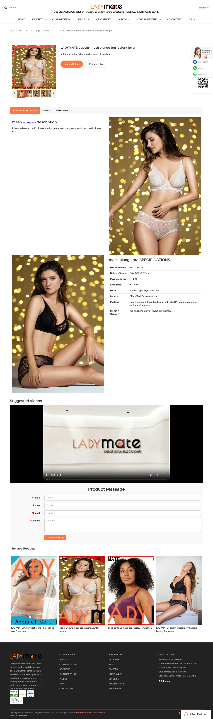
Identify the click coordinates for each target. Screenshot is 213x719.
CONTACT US (174, 19)
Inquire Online (72, 64)
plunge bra (29, 123)
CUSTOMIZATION (61, 19)
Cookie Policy (98, 713)
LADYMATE (16, 31)
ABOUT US (83, 19)
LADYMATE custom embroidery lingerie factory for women (176, 629)
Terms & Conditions (18, 716)
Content (35, 521)
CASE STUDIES (103, 19)
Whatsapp (202, 74)
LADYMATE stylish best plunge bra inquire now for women (32, 629)
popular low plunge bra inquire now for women (79, 629)
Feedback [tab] (62, 110)
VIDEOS (123, 19)
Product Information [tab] (25, 110)
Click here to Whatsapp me (172, 668)
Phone (36, 505)
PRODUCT (37, 19)
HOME (21, 19)
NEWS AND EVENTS (147, 19)
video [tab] (46, 110)
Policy (192, 19)
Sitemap (165, 681)
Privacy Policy (84, 713)
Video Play (97, 64)
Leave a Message (55, 538)
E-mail (35, 513)
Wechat (201, 68)
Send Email (203, 62)
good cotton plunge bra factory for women (130, 628)
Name (36, 498)
